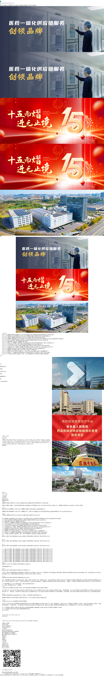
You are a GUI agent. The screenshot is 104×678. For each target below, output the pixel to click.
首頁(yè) (2, 5)
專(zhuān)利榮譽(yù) (6, 626)
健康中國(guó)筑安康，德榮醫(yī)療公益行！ (14, 521)
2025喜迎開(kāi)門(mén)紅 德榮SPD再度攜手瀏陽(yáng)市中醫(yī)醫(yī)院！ (21, 524)
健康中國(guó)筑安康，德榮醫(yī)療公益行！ (15, 341)
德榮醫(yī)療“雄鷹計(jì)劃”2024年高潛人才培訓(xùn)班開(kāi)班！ (20, 349)
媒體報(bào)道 (48, 7)
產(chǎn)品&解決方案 (16, 5)
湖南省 (3, 638)
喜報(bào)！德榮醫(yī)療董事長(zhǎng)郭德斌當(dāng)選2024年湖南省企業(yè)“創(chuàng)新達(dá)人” (28, 342)
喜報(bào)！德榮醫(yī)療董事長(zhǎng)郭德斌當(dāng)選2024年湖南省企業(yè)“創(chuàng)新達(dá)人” (27, 522)
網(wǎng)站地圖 (14, 672)
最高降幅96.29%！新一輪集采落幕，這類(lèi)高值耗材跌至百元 (18, 583)
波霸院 (36, 675)
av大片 (46, 675)
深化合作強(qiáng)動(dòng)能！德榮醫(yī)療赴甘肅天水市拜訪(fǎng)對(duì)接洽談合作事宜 (24, 525)
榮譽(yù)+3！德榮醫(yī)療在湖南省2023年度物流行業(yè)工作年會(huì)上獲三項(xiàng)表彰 (26, 352)
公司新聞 (28, 7)
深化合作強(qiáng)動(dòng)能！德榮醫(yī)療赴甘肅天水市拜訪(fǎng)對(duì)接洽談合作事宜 (26, 345)
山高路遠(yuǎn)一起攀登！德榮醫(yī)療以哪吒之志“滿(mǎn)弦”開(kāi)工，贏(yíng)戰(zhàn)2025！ (28, 347)
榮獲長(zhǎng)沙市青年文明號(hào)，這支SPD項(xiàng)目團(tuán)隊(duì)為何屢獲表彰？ (24, 530)
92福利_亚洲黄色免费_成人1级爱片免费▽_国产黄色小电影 (14, 675)
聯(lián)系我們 (32, 5)
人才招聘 (4, 628)
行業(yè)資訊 (41, 7)
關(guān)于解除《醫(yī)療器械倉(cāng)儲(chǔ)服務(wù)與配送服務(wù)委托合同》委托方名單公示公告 (27, 549)
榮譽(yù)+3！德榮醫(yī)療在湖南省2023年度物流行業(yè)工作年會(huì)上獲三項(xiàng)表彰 (24, 532)
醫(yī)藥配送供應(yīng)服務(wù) (9, 634)
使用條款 (8, 672)
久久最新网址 (31, 675)
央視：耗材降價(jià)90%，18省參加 (11, 585)
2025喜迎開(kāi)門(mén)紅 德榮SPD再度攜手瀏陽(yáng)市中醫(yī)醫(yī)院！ (22, 344)
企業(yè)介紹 (8, 7)
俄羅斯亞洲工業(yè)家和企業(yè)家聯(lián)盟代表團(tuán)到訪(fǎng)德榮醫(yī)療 (23, 348)
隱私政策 (4, 672)
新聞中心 (27, 5)
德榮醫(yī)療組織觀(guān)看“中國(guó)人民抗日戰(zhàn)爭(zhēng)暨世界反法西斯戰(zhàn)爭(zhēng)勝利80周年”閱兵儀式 (32, 338)
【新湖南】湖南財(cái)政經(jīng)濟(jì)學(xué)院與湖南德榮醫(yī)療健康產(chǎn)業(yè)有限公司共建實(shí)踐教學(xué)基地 (32, 607)
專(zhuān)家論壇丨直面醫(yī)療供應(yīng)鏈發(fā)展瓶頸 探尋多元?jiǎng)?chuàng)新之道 (25, 340)
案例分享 (23, 5)
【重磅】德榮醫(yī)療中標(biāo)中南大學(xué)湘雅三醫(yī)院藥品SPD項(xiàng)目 (23, 337)
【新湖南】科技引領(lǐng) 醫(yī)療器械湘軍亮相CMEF (16, 608)
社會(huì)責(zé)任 (6, 627)
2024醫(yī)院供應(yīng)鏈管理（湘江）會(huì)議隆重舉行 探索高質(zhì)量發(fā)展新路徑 (25, 353)
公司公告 (34, 7)
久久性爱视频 (41, 675)
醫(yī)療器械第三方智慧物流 (8, 632)
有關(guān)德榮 (7, 5)
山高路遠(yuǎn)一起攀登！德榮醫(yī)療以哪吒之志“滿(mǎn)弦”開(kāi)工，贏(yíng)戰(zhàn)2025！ (26, 526)
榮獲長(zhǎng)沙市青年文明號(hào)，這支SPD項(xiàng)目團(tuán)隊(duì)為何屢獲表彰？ (25, 351)
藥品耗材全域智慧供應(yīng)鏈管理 (20, 7)
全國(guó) (24, 7)
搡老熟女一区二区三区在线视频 (55, 675)
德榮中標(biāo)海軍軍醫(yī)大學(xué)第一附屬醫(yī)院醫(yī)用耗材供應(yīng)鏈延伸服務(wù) (26, 336)
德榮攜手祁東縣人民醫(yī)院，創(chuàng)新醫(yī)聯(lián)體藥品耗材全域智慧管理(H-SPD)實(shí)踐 (28, 334)
